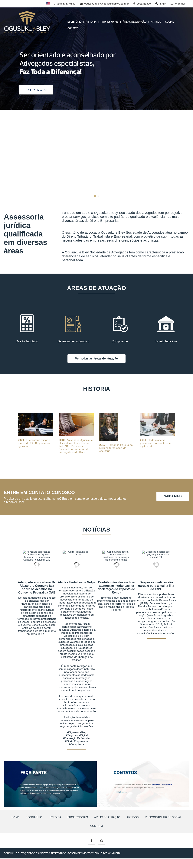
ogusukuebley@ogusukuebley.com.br (106, 3)
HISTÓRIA (91, 22)
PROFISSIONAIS (109, 22)
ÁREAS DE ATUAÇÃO (134, 22)
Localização (143, 3)
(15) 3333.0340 (65, 3)
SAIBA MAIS (173, 496)
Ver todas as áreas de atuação (96, 358)
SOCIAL (169, 22)
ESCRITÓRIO (74, 22)
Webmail (179, 3)
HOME (15, 817)
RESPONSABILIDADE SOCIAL (163, 817)
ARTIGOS (156, 22)
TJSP (162, 3)
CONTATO (72, 28)
